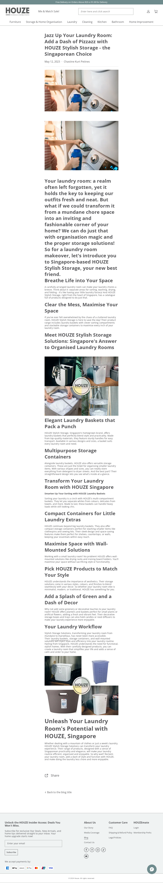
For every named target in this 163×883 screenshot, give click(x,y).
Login (136, 828)
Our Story (88, 828)
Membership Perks (142, 832)
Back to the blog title (59, 792)
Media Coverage (91, 832)
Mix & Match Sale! (48, 11)
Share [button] (55, 775)
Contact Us (89, 842)
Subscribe (11, 852)
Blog (86, 837)
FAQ (111, 828)
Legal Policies (115, 837)
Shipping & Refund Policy (120, 832)
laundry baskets (59, 638)
